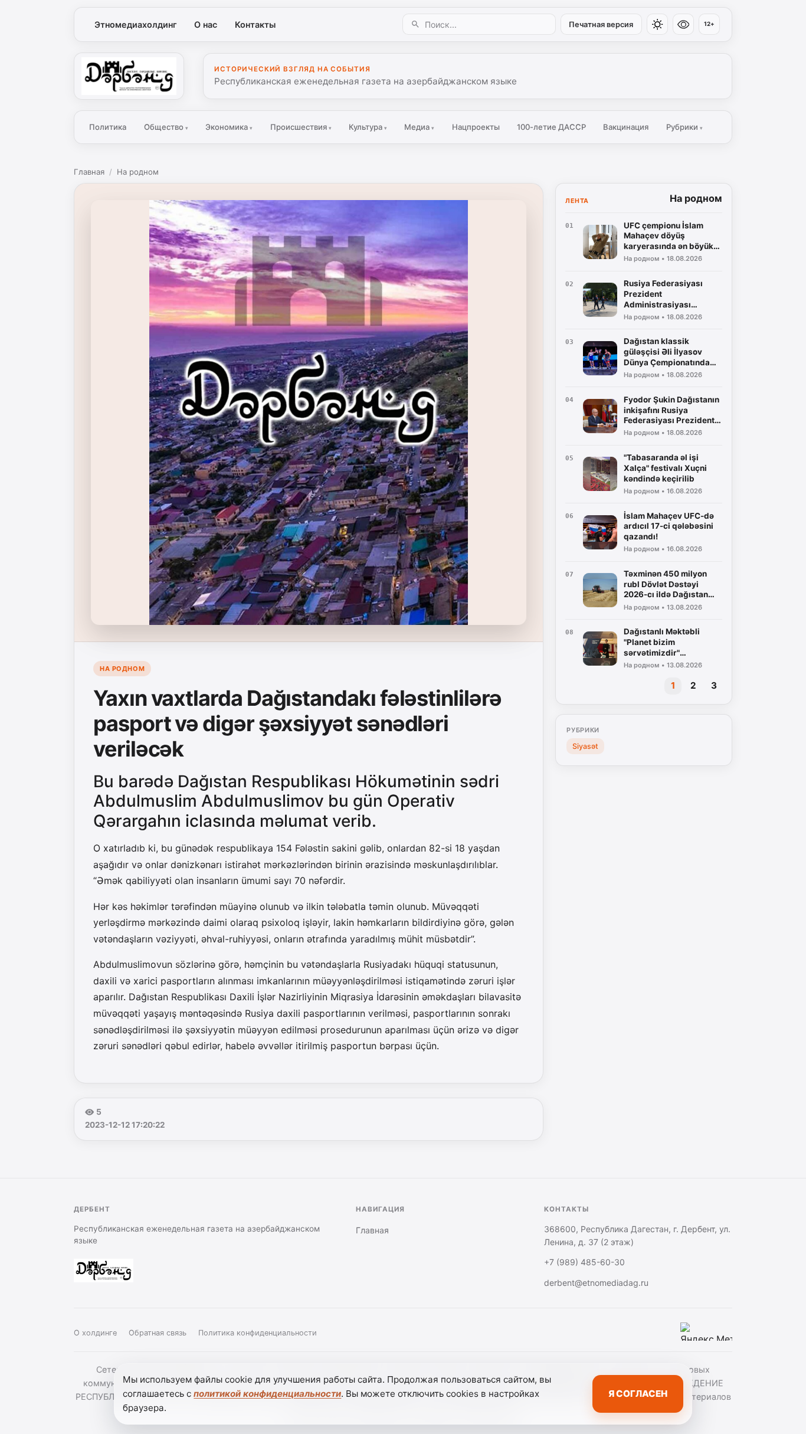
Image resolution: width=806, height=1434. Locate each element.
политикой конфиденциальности (267, 1393)
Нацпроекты (476, 127)
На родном (138, 171)
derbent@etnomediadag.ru (596, 1283)
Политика (107, 127)
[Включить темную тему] (657, 24)
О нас (205, 24)
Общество (166, 127)
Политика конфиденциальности (257, 1332)
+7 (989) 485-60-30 (584, 1262)
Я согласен (637, 1393)
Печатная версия (601, 24)
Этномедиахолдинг (135, 24)
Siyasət (585, 746)
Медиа (419, 127)
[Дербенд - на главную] (129, 76)
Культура (368, 127)
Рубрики (684, 127)
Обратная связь (157, 1332)
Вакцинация (625, 127)
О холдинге (95, 1332)
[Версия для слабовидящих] (683, 24)
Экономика (229, 127)
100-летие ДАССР (551, 127)
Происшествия (301, 127)
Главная (89, 171)
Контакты (255, 24)
